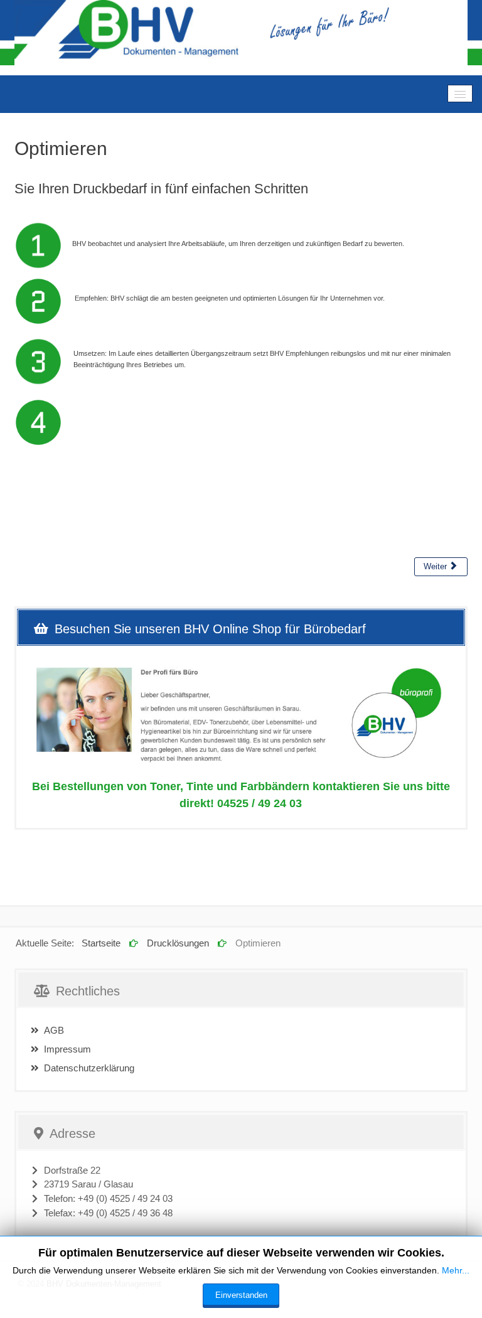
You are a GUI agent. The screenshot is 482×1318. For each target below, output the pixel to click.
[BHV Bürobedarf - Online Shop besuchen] (241, 716)
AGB (54, 1031)
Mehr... (455, 1270)
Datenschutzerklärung (89, 1068)
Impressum (67, 1049)
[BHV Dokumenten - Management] (241, 33)
